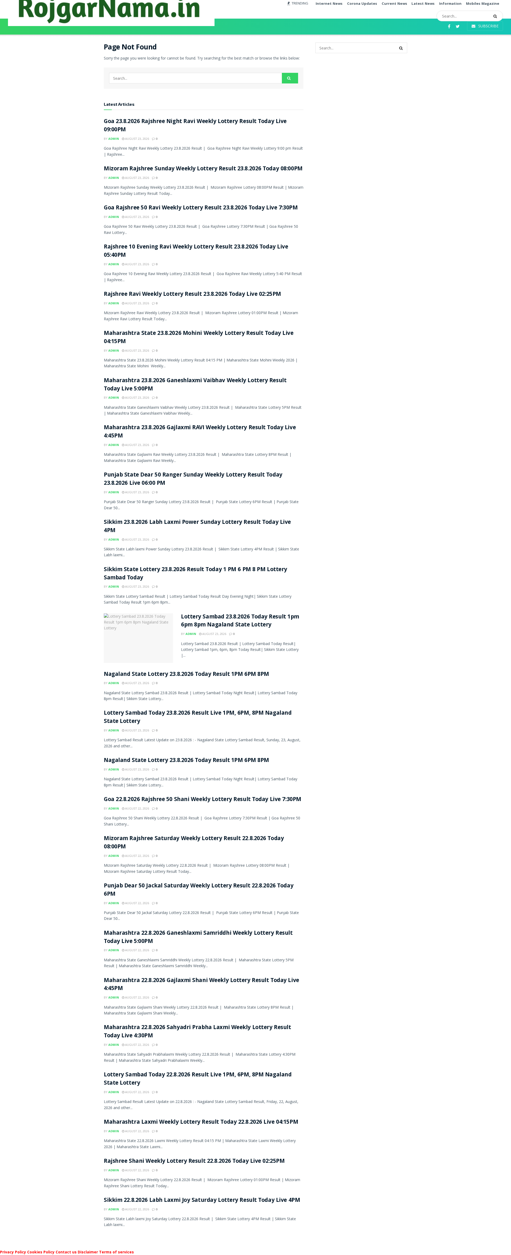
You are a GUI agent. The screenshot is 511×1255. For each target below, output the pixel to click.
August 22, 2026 (136, 808)
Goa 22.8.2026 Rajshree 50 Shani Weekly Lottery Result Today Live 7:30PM (202, 800)
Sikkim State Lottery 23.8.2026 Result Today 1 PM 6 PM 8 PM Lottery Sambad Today (195, 574)
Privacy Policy (13, 1251)
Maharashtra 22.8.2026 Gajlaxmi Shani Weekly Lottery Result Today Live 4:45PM (201, 985)
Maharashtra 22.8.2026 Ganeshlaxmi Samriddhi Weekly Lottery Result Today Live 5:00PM (198, 937)
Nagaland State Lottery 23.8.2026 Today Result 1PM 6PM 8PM (186, 674)
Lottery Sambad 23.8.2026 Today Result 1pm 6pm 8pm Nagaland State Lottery (240, 621)
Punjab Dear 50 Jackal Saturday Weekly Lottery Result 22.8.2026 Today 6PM (198, 890)
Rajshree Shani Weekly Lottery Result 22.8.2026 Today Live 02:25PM (194, 1161)
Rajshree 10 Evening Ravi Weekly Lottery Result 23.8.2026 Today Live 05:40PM (196, 251)
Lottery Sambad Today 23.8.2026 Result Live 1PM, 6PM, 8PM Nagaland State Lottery (197, 717)
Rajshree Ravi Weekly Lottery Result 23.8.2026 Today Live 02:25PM (192, 294)
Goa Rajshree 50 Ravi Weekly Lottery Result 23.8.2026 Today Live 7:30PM (201, 208)
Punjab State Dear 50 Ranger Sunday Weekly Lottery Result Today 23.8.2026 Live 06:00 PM (193, 479)
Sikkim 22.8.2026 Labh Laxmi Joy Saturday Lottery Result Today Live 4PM (202, 1200)
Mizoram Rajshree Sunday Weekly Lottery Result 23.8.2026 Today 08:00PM (203, 169)
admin (113, 139)
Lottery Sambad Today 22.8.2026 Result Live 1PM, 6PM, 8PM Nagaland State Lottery (197, 1079)
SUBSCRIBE (487, 25)
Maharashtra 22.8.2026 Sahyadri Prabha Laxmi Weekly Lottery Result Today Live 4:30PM (197, 1032)
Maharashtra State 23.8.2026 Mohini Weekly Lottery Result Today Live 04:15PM (199, 338)
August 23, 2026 (136, 139)
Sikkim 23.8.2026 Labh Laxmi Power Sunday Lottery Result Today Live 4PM (197, 527)
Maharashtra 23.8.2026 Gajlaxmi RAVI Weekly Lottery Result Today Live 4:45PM (200, 432)
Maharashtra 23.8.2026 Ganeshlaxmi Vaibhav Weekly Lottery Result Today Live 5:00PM (195, 385)
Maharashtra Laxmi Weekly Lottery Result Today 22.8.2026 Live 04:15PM (201, 1122)
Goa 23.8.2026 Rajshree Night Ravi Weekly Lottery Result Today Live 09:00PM (195, 126)
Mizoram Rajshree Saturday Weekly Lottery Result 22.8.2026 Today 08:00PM (194, 843)
